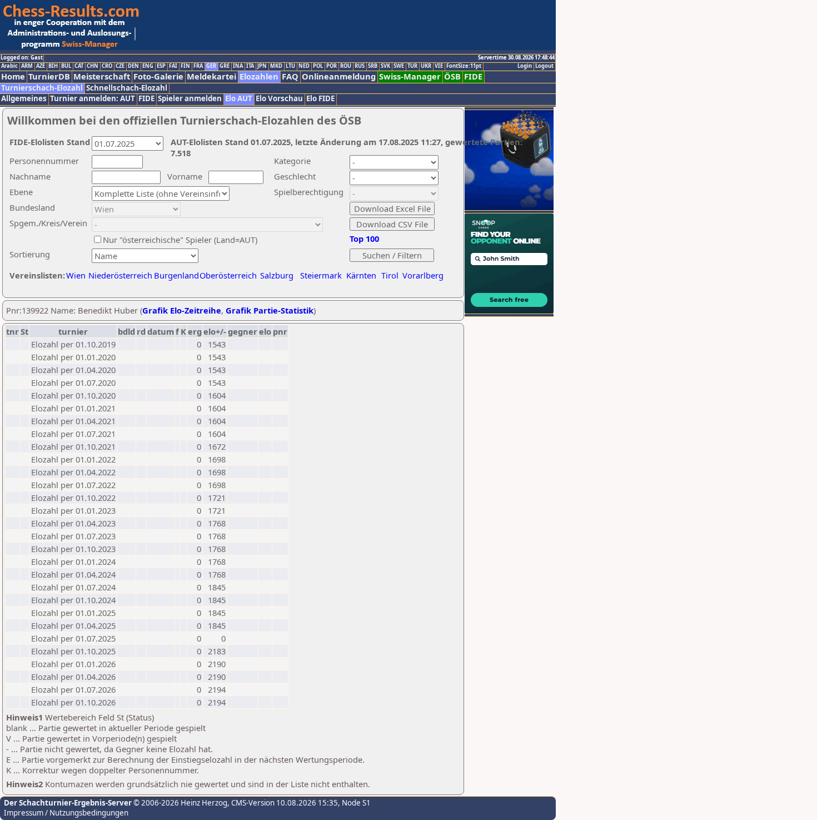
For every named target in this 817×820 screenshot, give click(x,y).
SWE (398, 66)
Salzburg (276, 275)
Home (13, 76)
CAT (78, 66)
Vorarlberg (423, 275)
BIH (53, 66)
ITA (250, 66)
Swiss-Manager (410, 76)
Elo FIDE (320, 98)
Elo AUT (238, 98)
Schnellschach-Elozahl (126, 88)
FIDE (473, 76)
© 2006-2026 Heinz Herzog (179, 803)
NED (304, 66)
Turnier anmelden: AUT (92, 98)
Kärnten (361, 275)
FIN (185, 66)
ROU (345, 66)
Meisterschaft (101, 76)
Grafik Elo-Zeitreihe (181, 310)
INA (238, 66)
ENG (147, 66)
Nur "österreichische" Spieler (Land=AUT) (180, 239)
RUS (360, 66)
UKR (426, 66)
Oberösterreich (228, 275)
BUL (66, 66)
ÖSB (452, 76)
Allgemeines (24, 98)
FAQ (290, 76)
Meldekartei (211, 76)
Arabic (9, 66)
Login (524, 66)
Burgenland (176, 275)
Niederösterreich (118, 275)
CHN (92, 66)
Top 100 (364, 238)
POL (318, 66)
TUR (412, 66)
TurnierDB (49, 76)
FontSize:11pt (463, 66)
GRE (225, 66)
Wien (76, 275)
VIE (439, 66)
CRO (107, 66)
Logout (544, 66)
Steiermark (321, 275)
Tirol (389, 275)
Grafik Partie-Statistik (269, 310)
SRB (372, 66)
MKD (276, 66)
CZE (120, 66)
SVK (385, 66)
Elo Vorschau (279, 98)
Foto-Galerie (158, 76)
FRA (198, 66)
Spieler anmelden (190, 98)
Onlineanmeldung (339, 76)
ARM (27, 66)
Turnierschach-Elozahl (42, 88)
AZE (40, 66)
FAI (173, 66)
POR (331, 66)
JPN (262, 66)
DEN (133, 66)
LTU (290, 66)
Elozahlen (259, 76)
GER (211, 66)
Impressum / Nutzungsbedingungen (66, 813)
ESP (161, 66)
